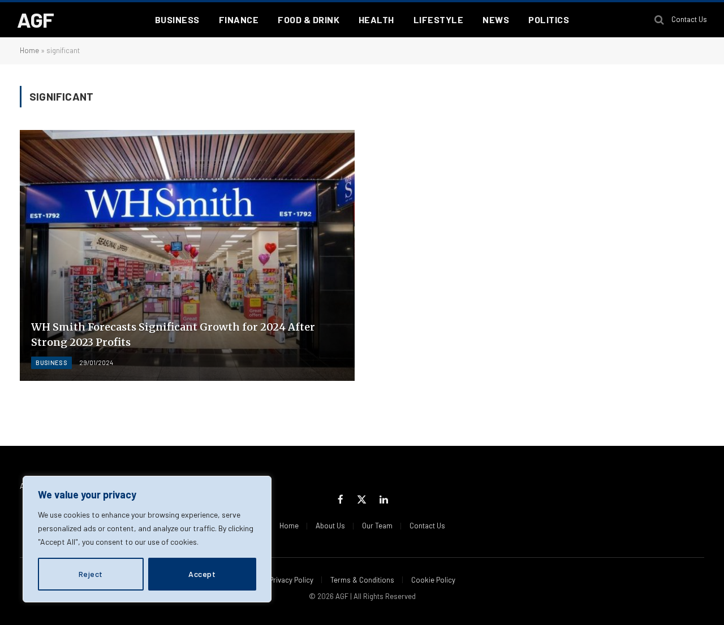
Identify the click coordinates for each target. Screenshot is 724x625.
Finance (238, 19)
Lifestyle (438, 19)
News (495, 19)
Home (29, 50)
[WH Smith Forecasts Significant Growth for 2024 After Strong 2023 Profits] (187, 255)
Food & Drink (308, 19)
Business (177, 19)
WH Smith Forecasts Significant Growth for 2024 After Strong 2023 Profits (173, 334)
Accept (202, 574)
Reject (91, 574)
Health (376, 19)
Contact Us (689, 19)
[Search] (659, 20)
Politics (548, 19)
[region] (147, 539)
